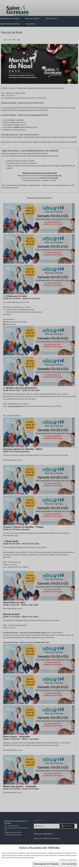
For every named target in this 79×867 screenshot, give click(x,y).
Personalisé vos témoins (46, 864)
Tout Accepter (69, 864)
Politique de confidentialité (68, 860)
